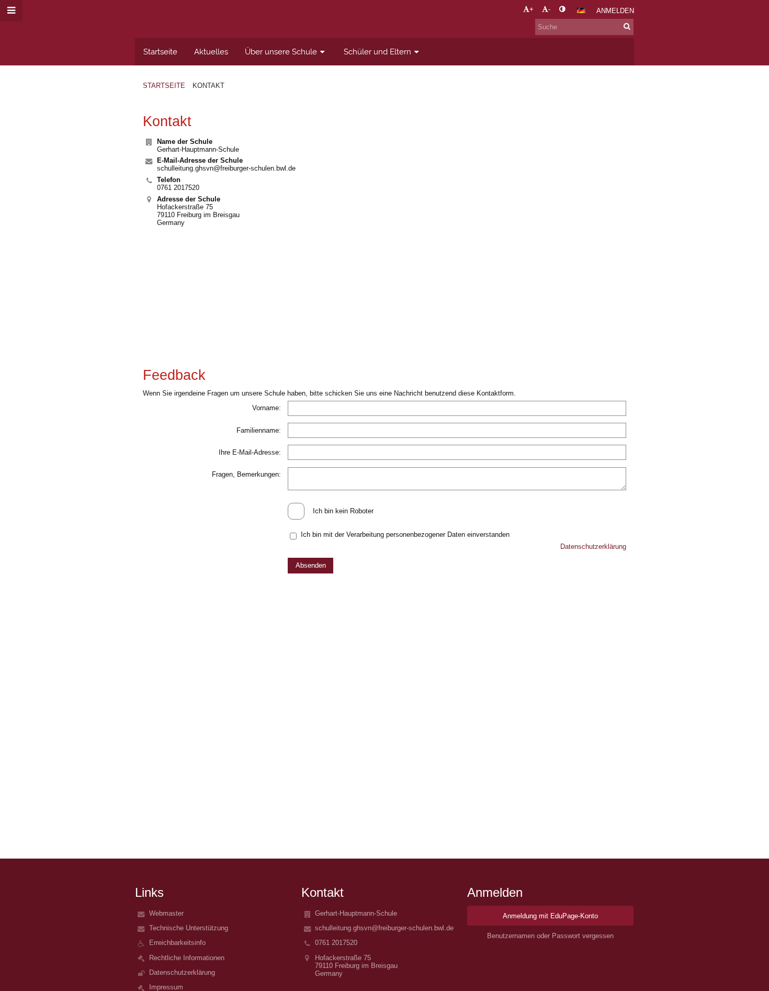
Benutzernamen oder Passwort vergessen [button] (550, 936)
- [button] (549, 9)
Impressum (166, 987)
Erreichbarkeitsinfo (177, 943)
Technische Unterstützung (188, 928)
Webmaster (166, 913)
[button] (562, 9)
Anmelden (615, 11)
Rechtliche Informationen (186, 958)
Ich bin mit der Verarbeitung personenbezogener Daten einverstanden (405, 534)
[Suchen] (627, 26)
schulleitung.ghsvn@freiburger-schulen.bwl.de (226, 168)
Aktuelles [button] (211, 51)
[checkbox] (296, 511)
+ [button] (531, 9)
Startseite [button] (160, 51)
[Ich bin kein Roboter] (384, 502)
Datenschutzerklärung (593, 546)
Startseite (164, 85)
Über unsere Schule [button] (281, 51)
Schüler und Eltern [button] (377, 51)
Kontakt (208, 85)
